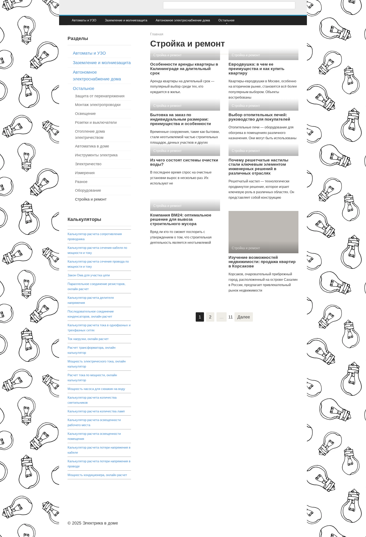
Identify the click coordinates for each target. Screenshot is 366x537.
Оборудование (88, 190)
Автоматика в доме (92, 146)
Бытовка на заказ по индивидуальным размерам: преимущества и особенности (180, 119)
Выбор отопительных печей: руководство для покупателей (259, 117)
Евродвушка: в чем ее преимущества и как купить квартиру (256, 68)
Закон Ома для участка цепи (89, 275)
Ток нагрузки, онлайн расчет (88, 339)
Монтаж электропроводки (98, 105)
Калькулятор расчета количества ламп (96, 411)
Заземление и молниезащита (126, 20)
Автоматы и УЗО (84, 20)
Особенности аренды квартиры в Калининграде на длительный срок (184, 68)
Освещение (85, 114)
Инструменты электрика (96, 155)
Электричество (88, 164)
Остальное (226, 20)
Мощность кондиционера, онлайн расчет (97, 475)
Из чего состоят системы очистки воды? (184, 162)
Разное (81, 182)
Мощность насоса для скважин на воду (96, 389)
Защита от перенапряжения (100, 96)
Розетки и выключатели (96, 122)
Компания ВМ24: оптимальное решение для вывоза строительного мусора (180, 219)
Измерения (85, 173)
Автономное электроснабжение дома (183, 20)
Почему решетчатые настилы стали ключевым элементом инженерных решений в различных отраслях (258, 167)
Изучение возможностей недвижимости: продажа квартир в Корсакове (262, 261)
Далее (243, 317)
